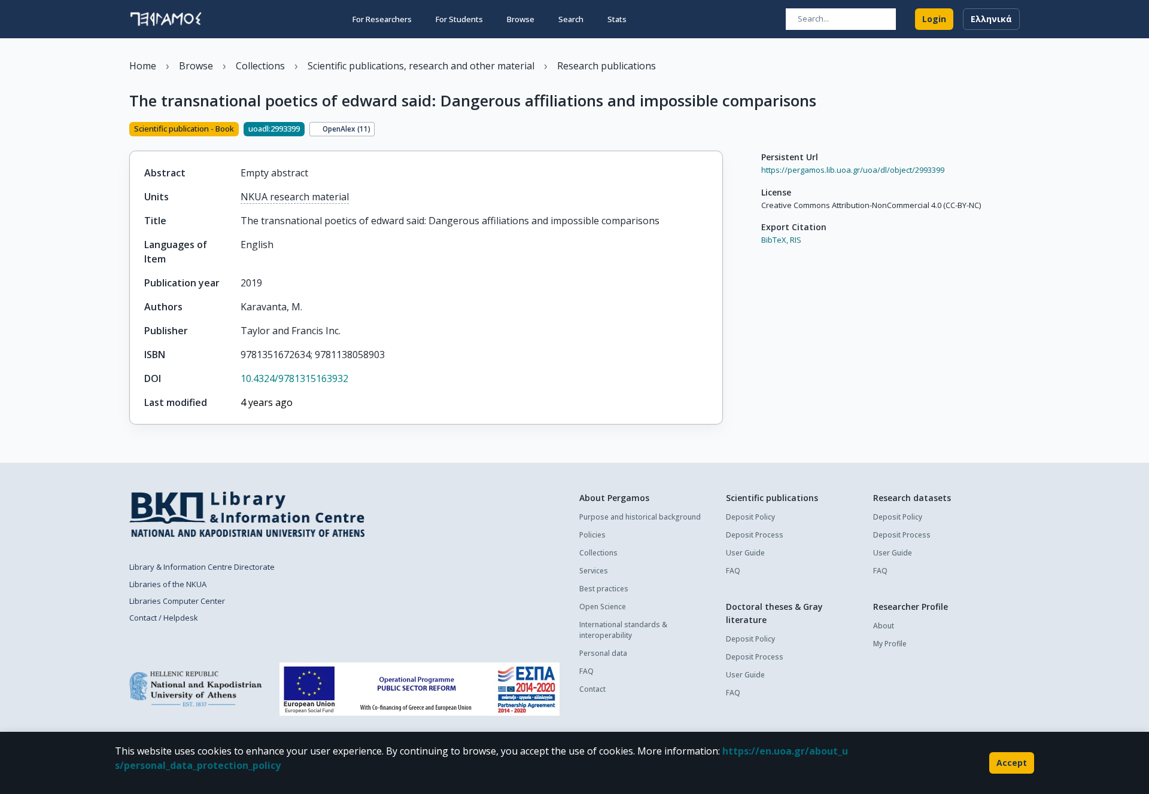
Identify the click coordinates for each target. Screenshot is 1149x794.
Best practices (603, 589)
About (883, 626)
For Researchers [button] (382, 19)
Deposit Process (754, 535)
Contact (592, 689)
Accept (1011, 762)
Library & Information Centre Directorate (202, 566)
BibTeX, (774, 239)
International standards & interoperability (623, 629)
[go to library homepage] (246, 514)
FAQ (586, 671)
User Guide (745, 553)
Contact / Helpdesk (163, 617)
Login (934, 19)
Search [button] (570, 19)
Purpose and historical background (640, 517)
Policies (592, 535)
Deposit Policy (750, 517)
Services (593, 571)
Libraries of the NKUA (167, 584)
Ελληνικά (991, 19)
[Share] (718, 130)
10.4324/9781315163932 (294, 378)
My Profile (890, 644)
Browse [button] (520, 19)
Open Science (602, 606)
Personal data (603, 653)
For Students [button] (459, 19)
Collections (598, 553)
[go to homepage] (165, 19)
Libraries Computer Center (177, 601)
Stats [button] (617, 19)
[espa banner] (419, 689)
